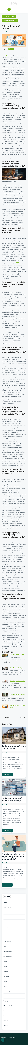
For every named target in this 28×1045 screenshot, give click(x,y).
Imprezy (6, 926)
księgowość (8, 55)
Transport (6, 996)
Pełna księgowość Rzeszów (17, 681)
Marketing (6, 931)
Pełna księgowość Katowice (17, 654)
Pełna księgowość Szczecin (17, 694)
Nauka (5, 946)
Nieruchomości (8, 951)
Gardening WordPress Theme (8, 1037)
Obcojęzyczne (8, 956)
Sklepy (6, 981)
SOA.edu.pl (6, 16)
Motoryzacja (7, 941)
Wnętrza (6, 1020)
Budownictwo (8, 907)
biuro (17, 262)
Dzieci (5, 912)
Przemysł (6, 971)
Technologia (7, 991)
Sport (5, 986)
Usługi (5, 1015)
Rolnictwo (7, 976)
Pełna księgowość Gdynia (16, 667)
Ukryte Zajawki (8, 1005)
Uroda (5, 1010)
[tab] (9, 9)
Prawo (5, 966)
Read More (7, 775)
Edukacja (6, 917)
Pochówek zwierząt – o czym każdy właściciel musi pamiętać (13, 856)
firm (18, 263)
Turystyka (6, 1001)
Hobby (5, 922)
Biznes (13, 16)
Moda (5, 936)
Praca (5, 961)
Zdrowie (6, 1025)
